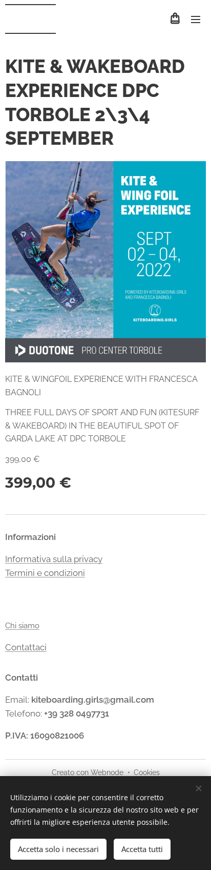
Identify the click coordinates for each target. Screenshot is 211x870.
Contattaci (26, 647)
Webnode (107, 772)
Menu (195, 19)
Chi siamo (22, 625)
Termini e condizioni (45, 573)
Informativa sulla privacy (53, 559)
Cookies (147, 772)
